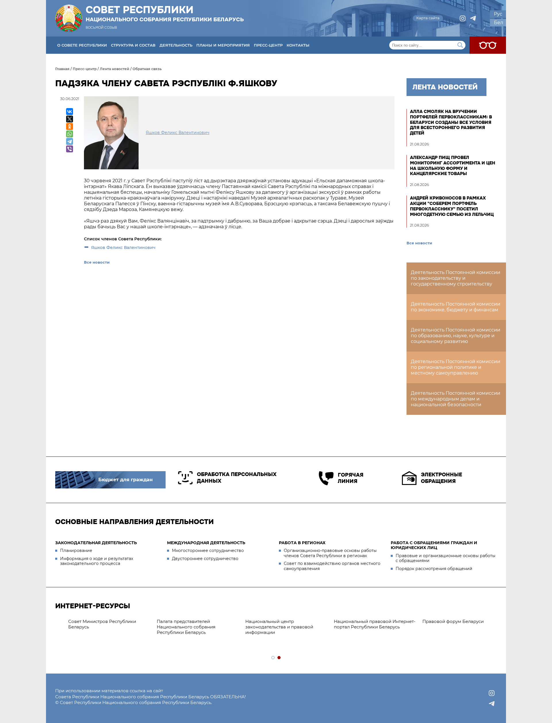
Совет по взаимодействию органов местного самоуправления (332, 566)
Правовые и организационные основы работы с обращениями (445, 558)
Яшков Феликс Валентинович (123, 247)
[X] (69, 119)
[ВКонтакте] (69, 111)
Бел (498, 22)
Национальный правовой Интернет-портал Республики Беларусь (187, 624)
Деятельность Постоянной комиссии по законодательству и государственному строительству (455, 278)
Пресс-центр (268, 45)
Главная (62, 69)
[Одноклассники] (69, 126)
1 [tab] (273, 657)
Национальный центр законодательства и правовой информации (92, 627)
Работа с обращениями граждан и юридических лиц (434, 545)
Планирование (76, 550)
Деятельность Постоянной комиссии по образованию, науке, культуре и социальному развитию (455, 335)
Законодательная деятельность (96, 542)
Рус (498, 14)
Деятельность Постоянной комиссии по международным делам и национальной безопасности (455, 398)
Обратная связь (147, 69)
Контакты (298, 45)
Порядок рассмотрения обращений (434, 568)
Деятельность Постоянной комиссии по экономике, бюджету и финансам (455, 306)
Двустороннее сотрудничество (205, 558)
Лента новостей (114, 69)
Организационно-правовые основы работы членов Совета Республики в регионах (330, 553)
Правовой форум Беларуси (265, 621)
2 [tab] (279, 657)
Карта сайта (428, 18)
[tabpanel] (276, 621)
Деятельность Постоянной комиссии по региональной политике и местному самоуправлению (455, 367)
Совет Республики (165, 13)
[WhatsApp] (69, 134)
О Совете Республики (82, 45)
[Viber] (69, 148)
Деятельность (176, 45)
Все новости (97, 262)
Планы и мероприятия (223, 45)
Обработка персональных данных (237, 477)
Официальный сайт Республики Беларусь (359, 624)
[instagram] (462, 18)
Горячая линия (350, 478)
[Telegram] (69, 141)
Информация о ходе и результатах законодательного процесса (96, 561)
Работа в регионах (302, 542)
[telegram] (473, 18)
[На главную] (68, 18)
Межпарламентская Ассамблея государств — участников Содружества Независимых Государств (447, 629)
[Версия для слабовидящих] (487, 45)
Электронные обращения (441, 477)
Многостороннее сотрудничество (208, 550)
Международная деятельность (206, 542)
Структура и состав (133, 45)
